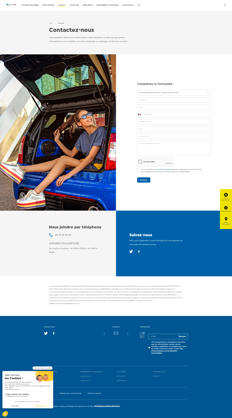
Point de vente (48, 5)
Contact (62, 5)
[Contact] (116, 334)
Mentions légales (94, 393)
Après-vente (88, 5)
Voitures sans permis (30, 5)
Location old (128, 5)
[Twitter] (131, 252)
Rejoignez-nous (159, 372)
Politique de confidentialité (70, 393)
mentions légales (164, 169)
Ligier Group (85, 381)
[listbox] (174, 93)
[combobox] (140, 114)
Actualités (74, 5)
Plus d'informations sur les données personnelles (167, 351)
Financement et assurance (107, 5)
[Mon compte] (225, 5)
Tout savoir (121, 372)
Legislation (121, 381)
